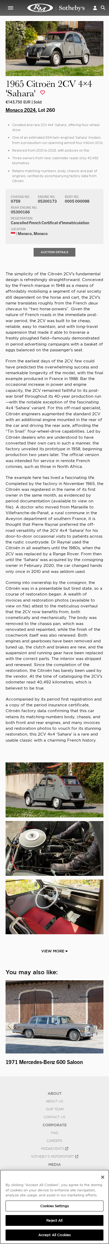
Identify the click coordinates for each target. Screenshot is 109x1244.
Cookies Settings (54, 1206)
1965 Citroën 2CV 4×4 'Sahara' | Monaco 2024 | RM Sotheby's (56, 8)
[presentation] (9, 1026)
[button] (95, 8)
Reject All (54, 1220)
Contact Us (54, 1117)
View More (53, 951)
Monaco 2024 (21, 110)
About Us (54, 1101)
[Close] (102, 1177)
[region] (54, 1207)
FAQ (54, 1133)
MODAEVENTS (53, 1149)
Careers (54, 1141)
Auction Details (54, 252)
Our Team (54, 1109)
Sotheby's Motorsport (53, 1156)
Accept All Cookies (54, 1235)
